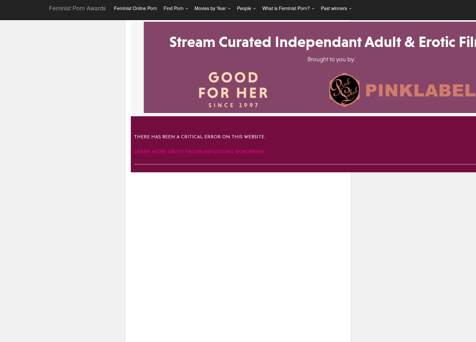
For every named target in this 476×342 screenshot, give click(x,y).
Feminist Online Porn (135, 8)
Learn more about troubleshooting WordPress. (199, 152)
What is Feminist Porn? (286, 8)
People (245, 8)
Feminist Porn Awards (77, 8)
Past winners (334, 8)
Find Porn (174, 8)
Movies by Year (211, 8)
